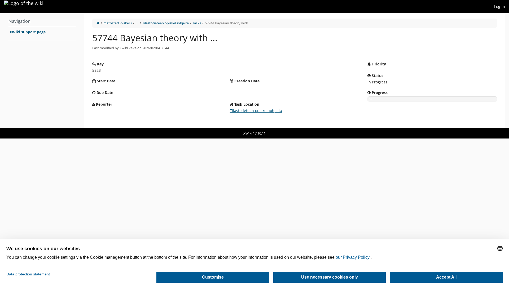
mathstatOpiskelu (117, 23)
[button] (80, 70)
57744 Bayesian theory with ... (228, 23)
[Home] (97, 23)
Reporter (103, 104)
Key (100, 63)
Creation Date (246, 80)
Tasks (197, 23)
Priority (378, 63)
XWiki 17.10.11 (254, 133)
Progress (379, 92)
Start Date (105, 80)
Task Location (246, 104)
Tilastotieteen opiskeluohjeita (165, 23)
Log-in (499, 6)
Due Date (104, 92)
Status (377, 75)
